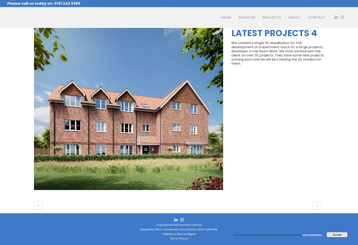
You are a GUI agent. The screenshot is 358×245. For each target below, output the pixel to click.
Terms (174, 238)
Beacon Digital (186, 234)
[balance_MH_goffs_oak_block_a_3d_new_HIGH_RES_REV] (128, 192)
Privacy (184, 238)
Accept (337, 235)
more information (312, 234)
